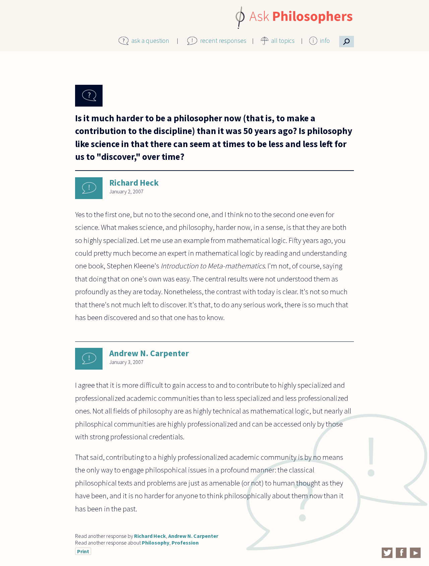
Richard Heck (134, 182)
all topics (283, 41)
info (325, 41)
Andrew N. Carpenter (149, 353)
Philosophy (155, 542)
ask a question (150, 41)
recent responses (223, 41)
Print (83, 551)
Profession (185, 542)
